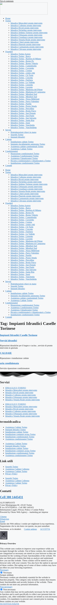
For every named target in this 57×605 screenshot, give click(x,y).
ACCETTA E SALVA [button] (9, 604)
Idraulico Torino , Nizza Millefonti (25, 99)
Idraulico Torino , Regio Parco (23, 111)
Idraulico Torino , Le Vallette (23, 82)
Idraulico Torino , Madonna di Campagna (28, 92)
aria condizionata (9, 363)
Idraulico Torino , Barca (21, 56)
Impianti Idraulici (18, 137)
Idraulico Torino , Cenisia (21, 70)
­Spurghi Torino (17, 135)
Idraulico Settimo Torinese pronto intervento (29, 33)
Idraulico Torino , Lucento (22, 87)
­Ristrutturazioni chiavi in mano (23, 132)
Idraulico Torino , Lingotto (22, 85)
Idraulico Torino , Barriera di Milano (26, 59)
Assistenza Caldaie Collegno (17, 469)
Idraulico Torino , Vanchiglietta (24, 127)
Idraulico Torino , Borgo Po (22, 61)
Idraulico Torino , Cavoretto (22, 68)
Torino (8, 21)
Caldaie (8, 139)
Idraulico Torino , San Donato (23, 113)
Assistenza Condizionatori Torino (25, 156)
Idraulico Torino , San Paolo (22, 116)
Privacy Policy (11, 474)
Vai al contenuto (7, 1)
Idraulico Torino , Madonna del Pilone (27, 89)
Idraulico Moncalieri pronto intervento (26, 23)
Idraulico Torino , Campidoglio (24, 66)
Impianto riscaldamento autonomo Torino (28, 144)
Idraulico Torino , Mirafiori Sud (24, 94)
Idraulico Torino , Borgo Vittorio (24, 63)
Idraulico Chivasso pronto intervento (26, 49)
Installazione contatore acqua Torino (20, 434)
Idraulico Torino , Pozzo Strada (24, 106)
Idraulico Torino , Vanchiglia (23, 125)
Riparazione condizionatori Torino (25, 154)
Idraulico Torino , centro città (23, 73)
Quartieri (9, 51)
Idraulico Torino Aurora (20, 54)
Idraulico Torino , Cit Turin (22, 75)
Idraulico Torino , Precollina (22, 108)
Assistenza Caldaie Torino (21, 149)
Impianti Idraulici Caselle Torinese (18, 335)
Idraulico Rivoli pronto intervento (25, 28)
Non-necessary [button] (6, 587)
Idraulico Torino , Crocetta (22, 78)
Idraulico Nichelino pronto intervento (26, 30)
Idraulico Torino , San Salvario (23, 118)
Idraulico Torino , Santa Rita (22, 120)
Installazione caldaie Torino (22, 142)
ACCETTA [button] (45, 529)
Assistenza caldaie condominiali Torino (27, 146)
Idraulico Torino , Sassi (20, 123)
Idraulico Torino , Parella (21, 104)
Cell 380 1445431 (11, 497)
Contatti (8, 165)
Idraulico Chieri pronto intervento (25, 42)
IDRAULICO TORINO (15, 388)
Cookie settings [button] (30, 529)
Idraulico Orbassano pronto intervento (26, 35)
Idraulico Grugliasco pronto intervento (27, 37)
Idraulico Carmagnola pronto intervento (27, 47)
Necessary (7, 573)
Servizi (8, 130)
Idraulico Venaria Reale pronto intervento (28, 40)
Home (7, 18)
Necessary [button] (4, 570)
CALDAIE (6, 353)
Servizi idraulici (8, 340)
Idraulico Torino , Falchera (22, 80)
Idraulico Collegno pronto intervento (26, 25)
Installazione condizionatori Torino (25, 163)
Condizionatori (11, 151)
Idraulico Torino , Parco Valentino (25, 101)
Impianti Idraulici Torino (15, 430)
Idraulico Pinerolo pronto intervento (25, 44)
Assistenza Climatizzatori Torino (24, 158)
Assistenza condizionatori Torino (19, 439)
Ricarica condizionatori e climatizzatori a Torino (31, 161)
